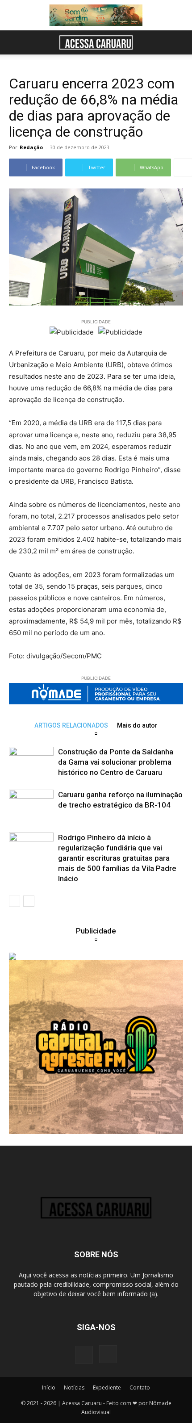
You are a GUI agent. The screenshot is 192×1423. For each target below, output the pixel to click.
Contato (139, 1387)
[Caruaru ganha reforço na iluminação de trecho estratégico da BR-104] (31, 805)
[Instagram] (108, 1354)
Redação (31, 147)
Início (48, 1387)
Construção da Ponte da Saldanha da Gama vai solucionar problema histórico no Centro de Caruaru (115, 762)
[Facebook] (84, 1355)
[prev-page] (14, 901)
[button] (15, 42)
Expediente (107, 1387)
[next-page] (28, 901)
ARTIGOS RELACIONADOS (71, 725)
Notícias (74, 1387)
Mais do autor (137, 725)
